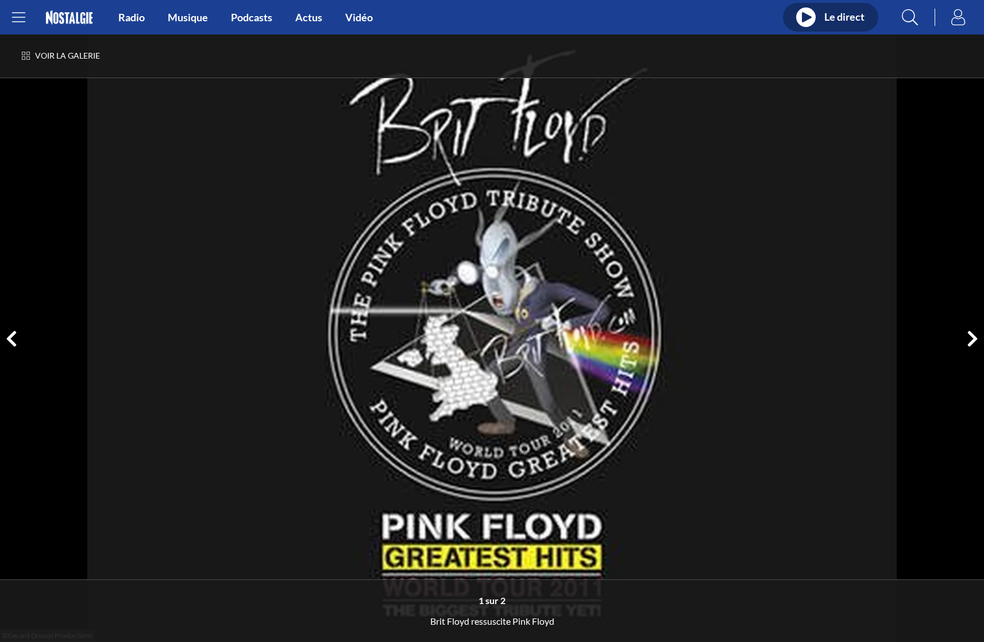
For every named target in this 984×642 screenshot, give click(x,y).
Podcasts (251, 17)
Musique (188, 17)
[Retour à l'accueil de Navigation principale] (69, 17)
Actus (308, 17)
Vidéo (359, 17)
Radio (131, 17)
